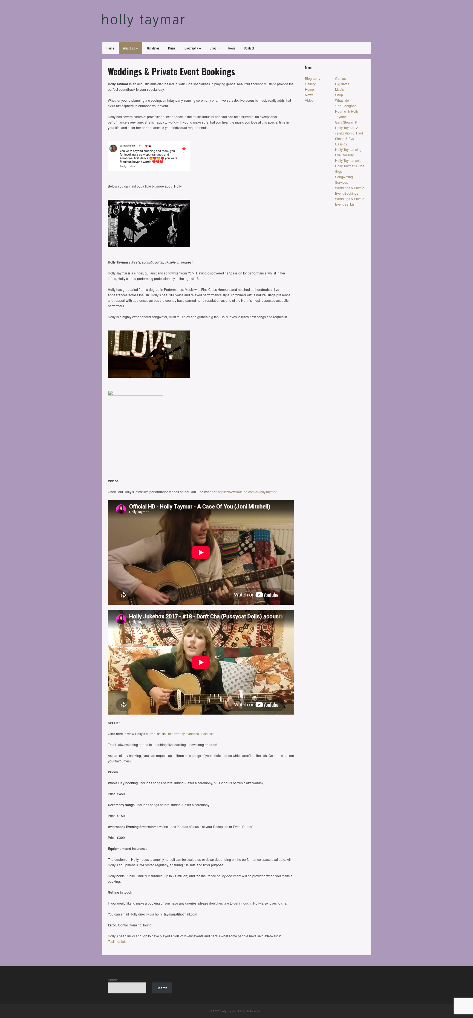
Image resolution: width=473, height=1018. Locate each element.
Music (172, 48)
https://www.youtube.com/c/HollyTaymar (247, 491)
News (231, 48)
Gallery (310, 83)
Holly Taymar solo (348, 160)
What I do (129, 48)
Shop (213, 48)
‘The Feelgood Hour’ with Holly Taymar (347, 111)
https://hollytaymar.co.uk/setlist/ (191, 733)
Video (309, 100)
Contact (249, 48)
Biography (191, 48)
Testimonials (117, 941)
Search (113, 979)
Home (110, 48)
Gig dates (153, 48)
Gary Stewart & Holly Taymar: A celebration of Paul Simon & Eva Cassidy (349, 133)
